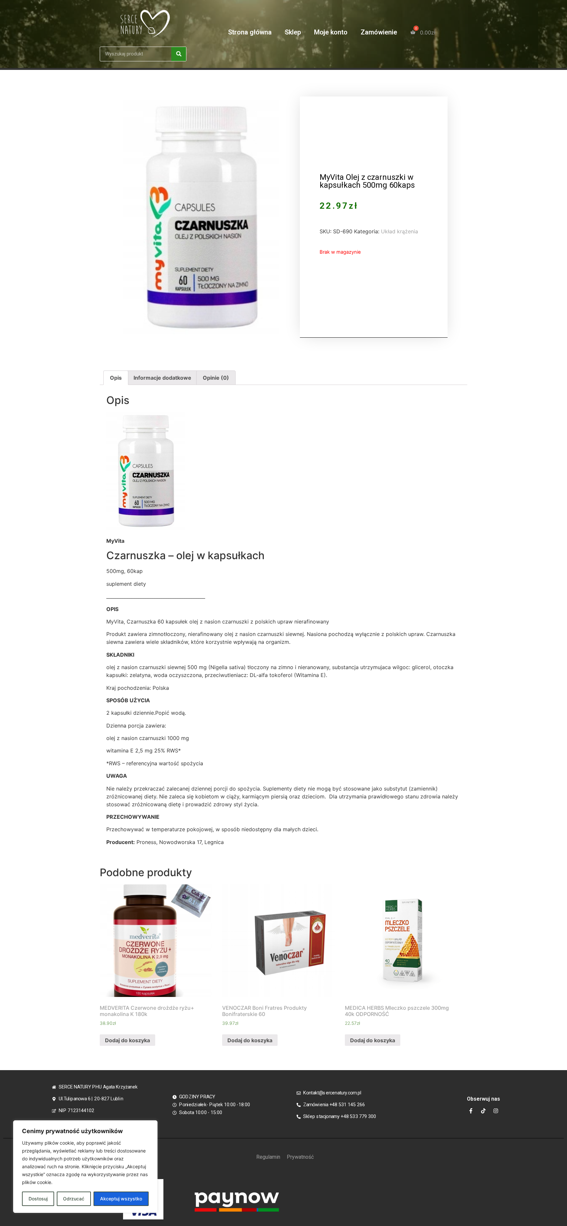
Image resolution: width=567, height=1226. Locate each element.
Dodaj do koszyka (127, 1040)
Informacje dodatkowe (162, 377)
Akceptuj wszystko (121, 1198)
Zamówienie (379, 32)
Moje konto (330, 32)
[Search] (178, 54)
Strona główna (250, 32)
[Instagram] (495, 1110)
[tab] (115, 377)
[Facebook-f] (470, 1110)
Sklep (293, 32)
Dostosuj (38, 1198)
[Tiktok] (483, 1110)
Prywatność (300, 1157)
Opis (116, 377)
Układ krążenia (399, 231)
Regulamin (268, 1157)
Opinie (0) (216, 377)
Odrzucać (73, 1198)
